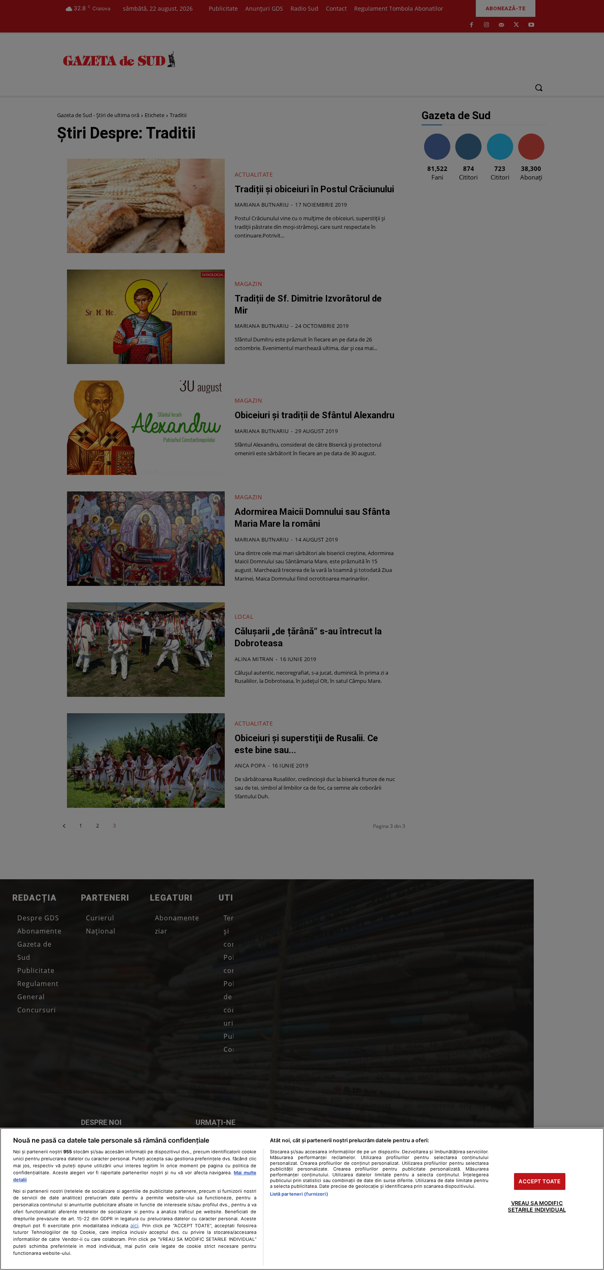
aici (134, 1225)
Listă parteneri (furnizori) (299, 1194)
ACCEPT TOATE (539, 1181)
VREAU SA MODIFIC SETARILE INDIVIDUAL (536, 1206)
